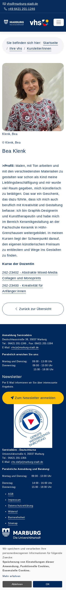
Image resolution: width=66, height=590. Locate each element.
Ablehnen (17, 584)
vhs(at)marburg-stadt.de (25, 347)
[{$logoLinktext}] (26, 22)
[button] (33, 398)
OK (48, 584)
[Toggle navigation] (59, 22)
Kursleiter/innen (39, 48)
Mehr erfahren (12, 576)
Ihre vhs (16, 48)
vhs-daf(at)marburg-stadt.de (27, 462)
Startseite (50, 43)
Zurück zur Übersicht (35, 309)
